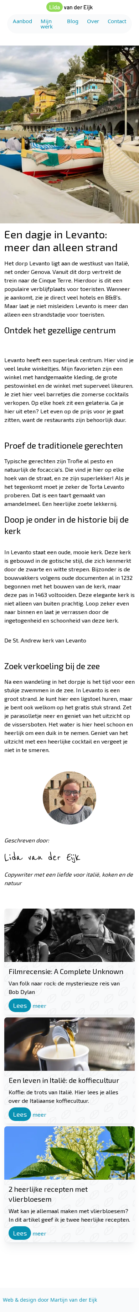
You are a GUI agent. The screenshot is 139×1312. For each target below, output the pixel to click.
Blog (72, 21)
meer (29, 1005)
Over (93, 21)
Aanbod (22, 21)
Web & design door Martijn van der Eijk (50, 1299)
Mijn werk (47, 23)
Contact (117, 21)
